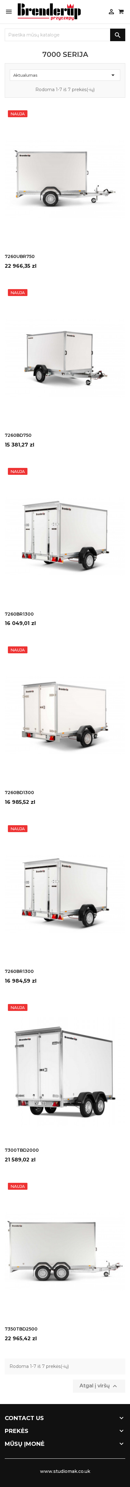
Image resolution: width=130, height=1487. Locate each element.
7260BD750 (18, 435)
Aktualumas (65, 75)
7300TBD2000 (22, 1150)
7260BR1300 (19, 614)
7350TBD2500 (21, 1329)
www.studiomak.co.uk (65, 1471)
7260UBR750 (20, 256)
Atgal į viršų (99, 1386)
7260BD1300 (19, 792)
